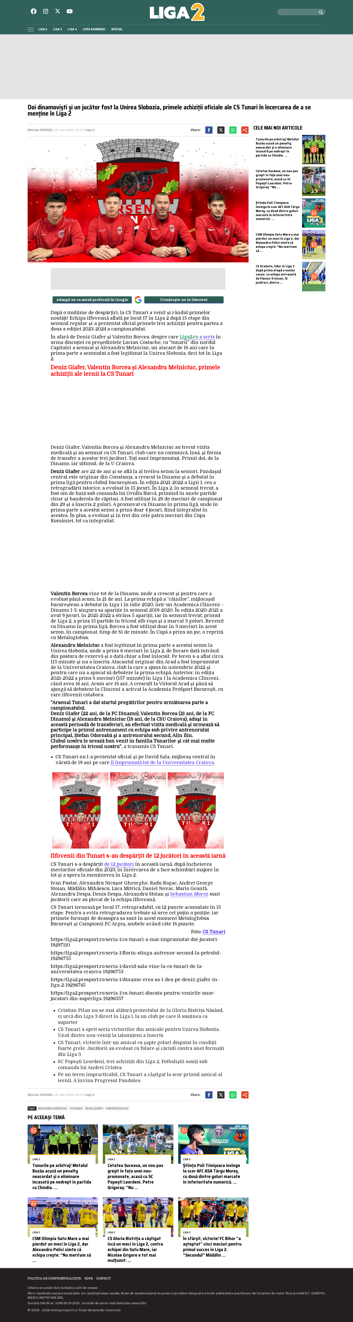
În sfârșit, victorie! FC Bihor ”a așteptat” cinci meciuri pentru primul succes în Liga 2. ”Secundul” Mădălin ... (212, 1246)
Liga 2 (42, 29)
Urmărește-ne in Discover (184, 300)
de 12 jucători (119, 864)
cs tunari (76, 1108)
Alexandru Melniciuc (52, 1108)
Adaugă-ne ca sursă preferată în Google (92, 300)
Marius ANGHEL (40, 130)
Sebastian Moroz (189, 894)
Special (117, 29)
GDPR (88, 1278)
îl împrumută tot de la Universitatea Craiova (162, 762)
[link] (214, 932)
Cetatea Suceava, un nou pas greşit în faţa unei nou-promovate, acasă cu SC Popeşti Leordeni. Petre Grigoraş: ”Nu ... (135, 1176)
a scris (197, 337)
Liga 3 (57, 29)
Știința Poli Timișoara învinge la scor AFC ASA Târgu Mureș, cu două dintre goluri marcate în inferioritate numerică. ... (211, 1173)
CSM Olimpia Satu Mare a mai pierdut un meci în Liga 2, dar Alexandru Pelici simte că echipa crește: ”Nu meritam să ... (61, 1249)
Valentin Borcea (117, 1108)
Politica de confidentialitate (54, 1278)
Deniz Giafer (94, 1108)
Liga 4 (72, 29)
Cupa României (94, 29)
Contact (103, 1278)
